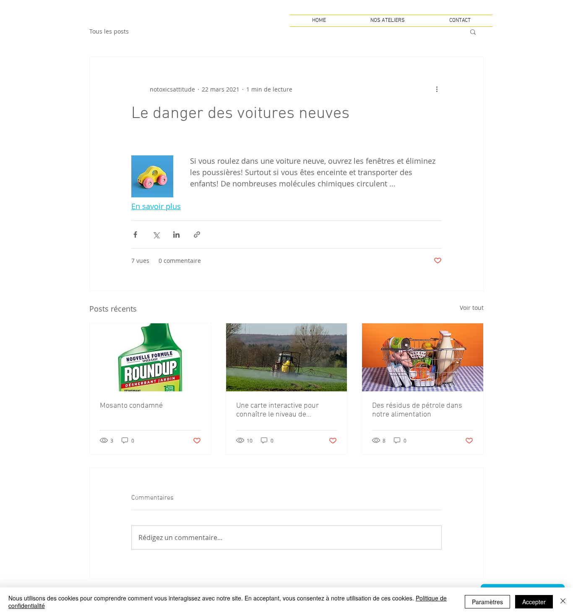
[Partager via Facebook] (135, 235)
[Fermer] (563, 601)
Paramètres (487, 602)
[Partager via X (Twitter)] (156, 235)
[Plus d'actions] (437, 89)
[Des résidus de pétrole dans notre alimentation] (422, 357)
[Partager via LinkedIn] (176, 235)
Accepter (534, 602)
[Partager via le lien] (197, 235)
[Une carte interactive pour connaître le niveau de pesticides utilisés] (286, 357)
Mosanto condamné (131, 405)
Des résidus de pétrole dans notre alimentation (417, 410)
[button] (473, 31)
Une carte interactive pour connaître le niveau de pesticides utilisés (277, 410)
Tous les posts (109, 31)
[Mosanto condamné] (150, 357)
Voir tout (472, 308)
